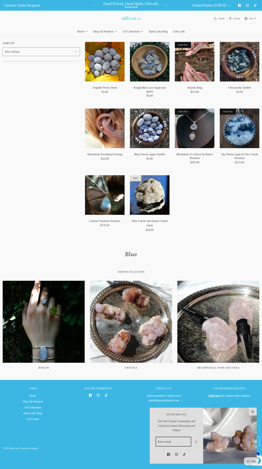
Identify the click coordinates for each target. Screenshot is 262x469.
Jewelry (43, 368)
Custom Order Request (22, 5)
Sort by (9, 43)
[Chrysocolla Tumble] (239, 61)
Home (32, 395)
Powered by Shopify (29, 448)
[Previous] (96, 5)
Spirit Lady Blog (158, 31)
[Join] (196, 442)
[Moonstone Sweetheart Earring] (105, 128)
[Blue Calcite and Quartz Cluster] (149, 195)
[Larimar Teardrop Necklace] (105, 195)
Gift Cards (179, 31)
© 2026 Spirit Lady (11, 448)
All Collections (32, 407)
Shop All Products (32, 401)
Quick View (105, 74)
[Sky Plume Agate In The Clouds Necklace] (239, 128)
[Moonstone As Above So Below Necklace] (194, 128)
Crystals (131, 368)
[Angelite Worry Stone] (105, 61)
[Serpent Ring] (194, 61)
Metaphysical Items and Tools (218, 368)
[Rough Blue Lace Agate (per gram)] (149, 61)
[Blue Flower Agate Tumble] (149, 128)
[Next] (166, 5)
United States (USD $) (209, 5)
